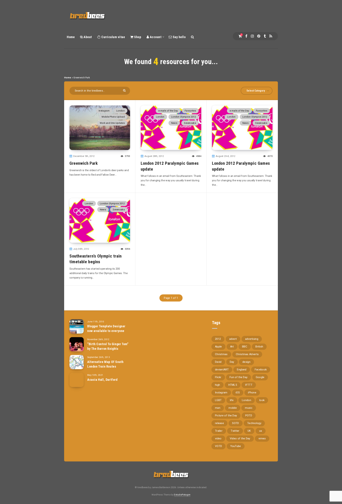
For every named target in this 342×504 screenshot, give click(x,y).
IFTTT (248, 384)
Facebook (261, 369)
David (218, 361)
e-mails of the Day (168, 110)
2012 (218, 339)
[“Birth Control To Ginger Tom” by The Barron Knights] (76, 344)
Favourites (190, 110)
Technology (254, 423)
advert (233, 339)
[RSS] (270, 36)
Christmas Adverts (247, 354)
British (259, 346)
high (217, 384)
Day (232, 361)
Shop (137, 37)
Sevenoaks (190, 123)
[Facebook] (246, 36)
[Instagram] (252, 36)
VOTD (218, 446)
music (248, 407)
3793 (127, 156)
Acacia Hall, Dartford (102, 379)
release (219, 423)
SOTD (235, 423)
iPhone (252, 392)
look (262, 400)
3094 (127, 249)
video (218, 438)
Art (232, 346)
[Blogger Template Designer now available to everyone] (76, 326)
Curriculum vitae (113, 37)
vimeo (262, 438)
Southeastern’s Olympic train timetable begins (95, 259)
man (217, 407)
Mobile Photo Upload (113, 116)
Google (260, 377)
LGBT (218, 400)
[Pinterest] (258, 36)
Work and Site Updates (112, 123)
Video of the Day (240, 438)
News (174, 123)
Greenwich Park (83, 163)
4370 (270, 156)
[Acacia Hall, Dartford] (76, 380)
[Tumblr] (265, 36)
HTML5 (232, 384)
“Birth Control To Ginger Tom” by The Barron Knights (107, 346)
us (260, 430)
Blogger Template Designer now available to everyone (106, 328)
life (232, 400)
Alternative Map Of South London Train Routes (105, 364)
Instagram (104, 110)
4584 (198, 156)
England (241, 369)
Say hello (179, 37)
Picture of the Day (226, 415)
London (120, 110)
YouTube (235, 446)
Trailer (218, 430)
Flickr (218, 377)
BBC (244, 346)
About (87, 37)
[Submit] (124, 90)
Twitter (235, 430)
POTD (248, 415)
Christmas (221, 354)
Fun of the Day (238, 377)
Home (71, 37)
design (246, 361)
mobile (233, 407)
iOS (238, 392)
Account (155, 37)
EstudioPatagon (182, 494)
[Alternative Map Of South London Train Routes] (76, 362)
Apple (218, 346)
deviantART (222, 369)
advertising (251, 339)
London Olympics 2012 (183, 116)
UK (249, 430)
